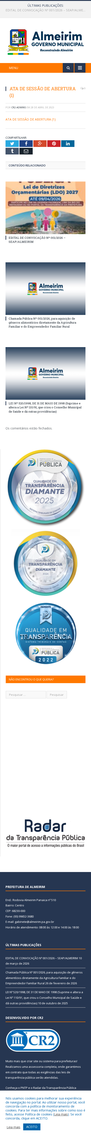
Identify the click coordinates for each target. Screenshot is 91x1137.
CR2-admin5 (18, 107)
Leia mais (61, 1114)
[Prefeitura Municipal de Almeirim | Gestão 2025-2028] (45, 41)
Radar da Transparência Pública (54, 1088)
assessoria (36, 1067)
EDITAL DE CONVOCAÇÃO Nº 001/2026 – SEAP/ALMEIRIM (42, 958)
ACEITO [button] (31, 1127)
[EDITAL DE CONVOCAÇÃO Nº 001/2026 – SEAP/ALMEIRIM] (45, 208)
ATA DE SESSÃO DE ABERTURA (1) (31, 119)
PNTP (24, 1088)
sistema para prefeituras (60, 1061)
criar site (32, 1061)
